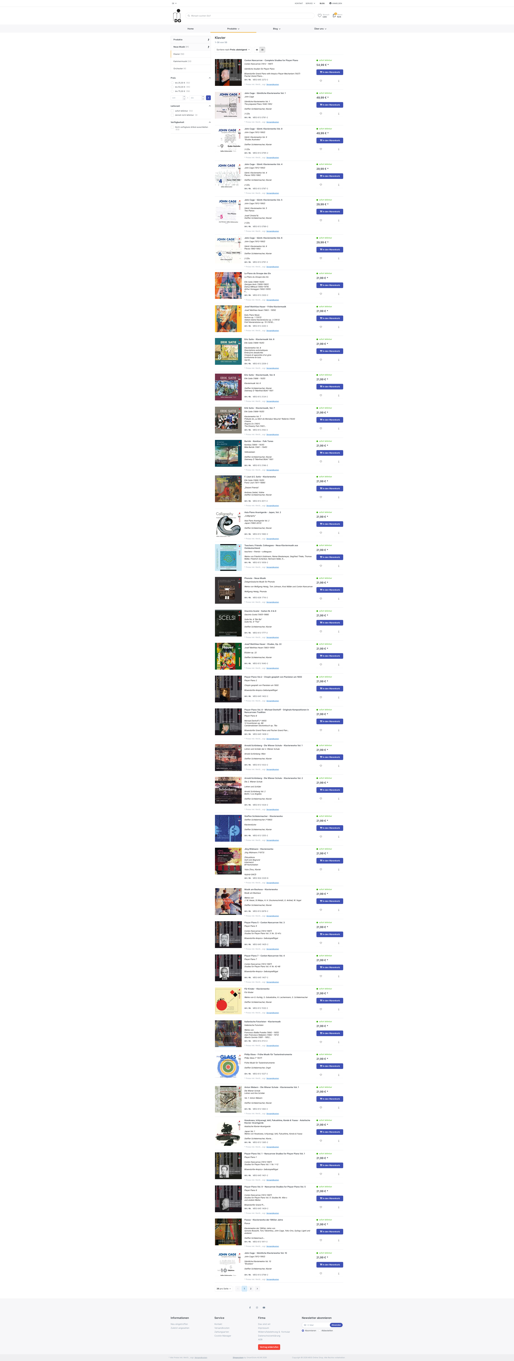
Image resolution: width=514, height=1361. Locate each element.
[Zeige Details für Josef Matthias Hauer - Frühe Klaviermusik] (228, 318)
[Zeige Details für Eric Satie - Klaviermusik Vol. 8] (228, 351)
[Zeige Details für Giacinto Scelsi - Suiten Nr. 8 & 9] (228, 623)
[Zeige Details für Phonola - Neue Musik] (228, 590)
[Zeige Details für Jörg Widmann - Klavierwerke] (228, 861)
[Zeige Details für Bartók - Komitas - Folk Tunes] (228, 453)
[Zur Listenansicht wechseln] (262, 49)
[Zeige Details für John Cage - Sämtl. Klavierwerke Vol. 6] (228, 250)
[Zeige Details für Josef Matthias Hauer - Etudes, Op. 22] (228, 656)
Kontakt (299, 3)
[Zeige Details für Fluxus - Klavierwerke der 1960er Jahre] (228, 1232)
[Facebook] (250, 1308)
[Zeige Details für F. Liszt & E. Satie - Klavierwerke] (228, 488)
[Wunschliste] (320, 81)
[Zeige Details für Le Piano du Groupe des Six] (228, 285)
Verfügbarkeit (177, 122)
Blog (322, 3)
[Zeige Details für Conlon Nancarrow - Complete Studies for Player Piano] (228, 72)
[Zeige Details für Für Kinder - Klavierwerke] (228, 1001)
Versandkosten (272, 84)
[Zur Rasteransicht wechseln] (257, 49)
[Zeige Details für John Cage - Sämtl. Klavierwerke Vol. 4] (228, 176)
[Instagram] (257, 1308)
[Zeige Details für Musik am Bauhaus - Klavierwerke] (228, 901)
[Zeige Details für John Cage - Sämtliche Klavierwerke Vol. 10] (228, 1265)
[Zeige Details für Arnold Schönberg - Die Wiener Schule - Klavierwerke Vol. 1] (228, 757)
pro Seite (223, 1288)
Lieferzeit (175, 106)
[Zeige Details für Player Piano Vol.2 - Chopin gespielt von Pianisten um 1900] (228, 689)
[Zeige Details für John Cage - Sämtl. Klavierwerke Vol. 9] (228, 140)
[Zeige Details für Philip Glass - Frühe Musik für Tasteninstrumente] (228, 1066)
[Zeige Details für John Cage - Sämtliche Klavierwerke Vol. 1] (228, 105)
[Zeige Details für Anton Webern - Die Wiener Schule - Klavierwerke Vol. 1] (228, 1099)
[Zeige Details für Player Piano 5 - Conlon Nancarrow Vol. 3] (228, 934)
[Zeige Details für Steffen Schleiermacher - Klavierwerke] (228, 828)
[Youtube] (264, 1308)
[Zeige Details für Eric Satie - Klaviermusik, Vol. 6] (228, 387)
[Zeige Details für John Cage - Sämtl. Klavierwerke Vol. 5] (228, 212)
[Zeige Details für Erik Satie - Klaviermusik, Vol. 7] (228, 420)
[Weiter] (257, 1288)
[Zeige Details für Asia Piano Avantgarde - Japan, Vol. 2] (228, 524)
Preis (173, 78)
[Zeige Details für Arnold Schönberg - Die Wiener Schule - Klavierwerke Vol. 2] (228, 790)
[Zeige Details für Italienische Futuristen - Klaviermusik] (228, 1033)
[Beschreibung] (338, 81)
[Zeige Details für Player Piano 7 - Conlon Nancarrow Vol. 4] (228, 967)
